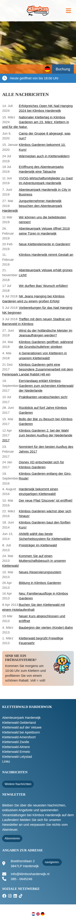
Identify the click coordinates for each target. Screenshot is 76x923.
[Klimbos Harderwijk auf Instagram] (10, 896)
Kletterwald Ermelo (16, 752)
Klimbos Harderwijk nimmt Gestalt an (46, 255)
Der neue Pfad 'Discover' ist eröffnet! (45, 500)
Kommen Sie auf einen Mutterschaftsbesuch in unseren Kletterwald (34, 561)
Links (6, 761)
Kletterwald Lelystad (17, 757)
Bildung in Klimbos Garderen (40, 583)
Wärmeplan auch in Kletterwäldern (44, 156)
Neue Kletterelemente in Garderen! (44, 244)
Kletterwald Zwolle (15, 742)
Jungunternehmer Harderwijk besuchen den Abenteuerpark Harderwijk (32, 206)
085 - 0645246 (21, 879)
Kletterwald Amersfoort (19, 737)
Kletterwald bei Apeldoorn (21, 732)
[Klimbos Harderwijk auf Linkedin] (15, 896)
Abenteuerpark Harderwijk (21, 718)
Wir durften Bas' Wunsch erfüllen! (43, 286)
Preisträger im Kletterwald (38, 545)
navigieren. (52, 862)
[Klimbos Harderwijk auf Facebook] (4, 896)
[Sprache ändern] (47, 69)
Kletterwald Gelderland (19, 722)
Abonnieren (12, 838)
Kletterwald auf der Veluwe (22, 727)
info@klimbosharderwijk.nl (30, 874)
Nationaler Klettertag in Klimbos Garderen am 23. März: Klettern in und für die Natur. (35, 122)
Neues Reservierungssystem (40, 572)
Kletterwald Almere (16, 747)
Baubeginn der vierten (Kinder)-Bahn (46, 627)
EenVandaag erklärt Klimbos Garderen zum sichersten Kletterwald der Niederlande (46, 385)
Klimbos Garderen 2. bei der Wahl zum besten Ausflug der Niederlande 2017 (37, 435)
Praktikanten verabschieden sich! (43, 397)
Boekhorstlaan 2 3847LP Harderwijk (25, 863)
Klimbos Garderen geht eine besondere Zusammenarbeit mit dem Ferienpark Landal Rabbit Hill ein (37, 369)
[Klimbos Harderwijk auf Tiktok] (21, 896)
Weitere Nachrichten (18, 784)
